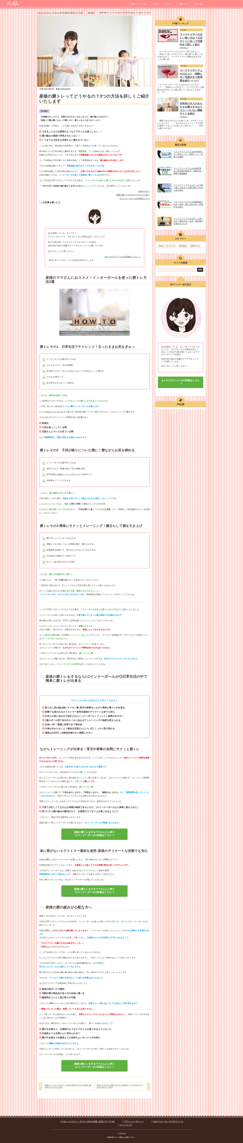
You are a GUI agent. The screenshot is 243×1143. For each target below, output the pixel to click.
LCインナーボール (55, 412)
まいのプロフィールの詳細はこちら (180, 380)
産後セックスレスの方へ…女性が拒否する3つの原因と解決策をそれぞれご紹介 (68, 1086)
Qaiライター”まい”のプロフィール (168, 1121)
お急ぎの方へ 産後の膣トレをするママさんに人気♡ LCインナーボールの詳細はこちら (133, 194)
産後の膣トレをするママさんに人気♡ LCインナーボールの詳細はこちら (94, 834)
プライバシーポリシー (134, 1121)
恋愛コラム (184, 4)
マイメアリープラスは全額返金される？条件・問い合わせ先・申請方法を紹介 (188, 204)
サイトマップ (126, 1125)
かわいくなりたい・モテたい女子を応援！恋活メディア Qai (88, 1121)
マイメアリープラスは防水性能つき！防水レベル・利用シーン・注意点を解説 (188, 154)
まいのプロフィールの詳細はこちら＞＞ (123, 257)
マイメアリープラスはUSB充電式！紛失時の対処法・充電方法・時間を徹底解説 (188, 171)
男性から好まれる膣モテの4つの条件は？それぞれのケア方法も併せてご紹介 (120, 1086)
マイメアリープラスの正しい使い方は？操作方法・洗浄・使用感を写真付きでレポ (188, 221)
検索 (200, 269)
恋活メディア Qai (139, 4)
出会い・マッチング (163, 4)
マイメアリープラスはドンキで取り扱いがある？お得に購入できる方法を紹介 (188, 187)
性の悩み (199, 4)
